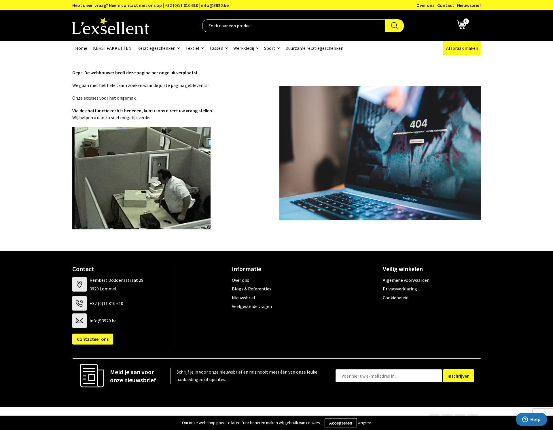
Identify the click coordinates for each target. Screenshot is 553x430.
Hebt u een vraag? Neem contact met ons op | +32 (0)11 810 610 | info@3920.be (150, 5)
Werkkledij (243, 48)
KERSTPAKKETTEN (112, 48)
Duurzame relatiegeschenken (314, 48)
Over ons (425, 5)
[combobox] (293, 25)
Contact (445, 5)
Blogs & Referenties (251, 289)
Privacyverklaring (400, 289)
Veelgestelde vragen (252, 306)
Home (81, 48)
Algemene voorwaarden (406, 280)
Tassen (216, 48)
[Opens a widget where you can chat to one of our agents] (531, 420)
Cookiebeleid (395, 297)
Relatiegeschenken (156, 48)
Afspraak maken (462, 48)
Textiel (192, 48)
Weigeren (364, 423)
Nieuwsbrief (469, 5)
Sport (269, 48)
